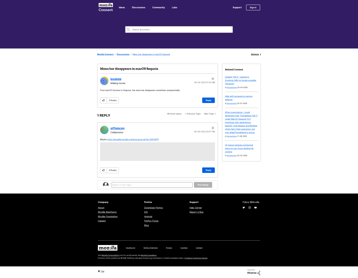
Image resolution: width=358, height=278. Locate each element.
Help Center (195, 207)
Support (237, 7)
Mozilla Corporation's (111, 255)
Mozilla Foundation (108, 216)
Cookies (184, 248)
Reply (208, 100)
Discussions (138, 7)
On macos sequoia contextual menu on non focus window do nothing (239, 148)
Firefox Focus (151, 220)
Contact (199, 248)
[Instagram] (249, 207)
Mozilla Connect (106, 7)
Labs (174, 7)
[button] (103, 100)
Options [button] (255, 54)
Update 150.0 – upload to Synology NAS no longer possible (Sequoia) (240, 80)
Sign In (253, 7)
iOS (146, 212)
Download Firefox (153, 207)
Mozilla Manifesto (107, 212)
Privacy (169, 248)
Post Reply (203, 185)
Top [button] (102, 271)
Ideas (122, 7)
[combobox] (179, 29)
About (101, 207)
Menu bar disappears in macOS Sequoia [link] (151, 54)
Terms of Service (150, 248)
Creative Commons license (196, 258)
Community (158, 7)
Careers (102, 220)
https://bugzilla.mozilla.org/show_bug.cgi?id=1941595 (132, 139)
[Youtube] (255, 207)
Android (148, 216)
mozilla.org (130, 248)
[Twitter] (243, 207)
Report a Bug (196, 212)
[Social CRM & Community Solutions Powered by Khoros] (254, 272)
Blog (146, 225)
